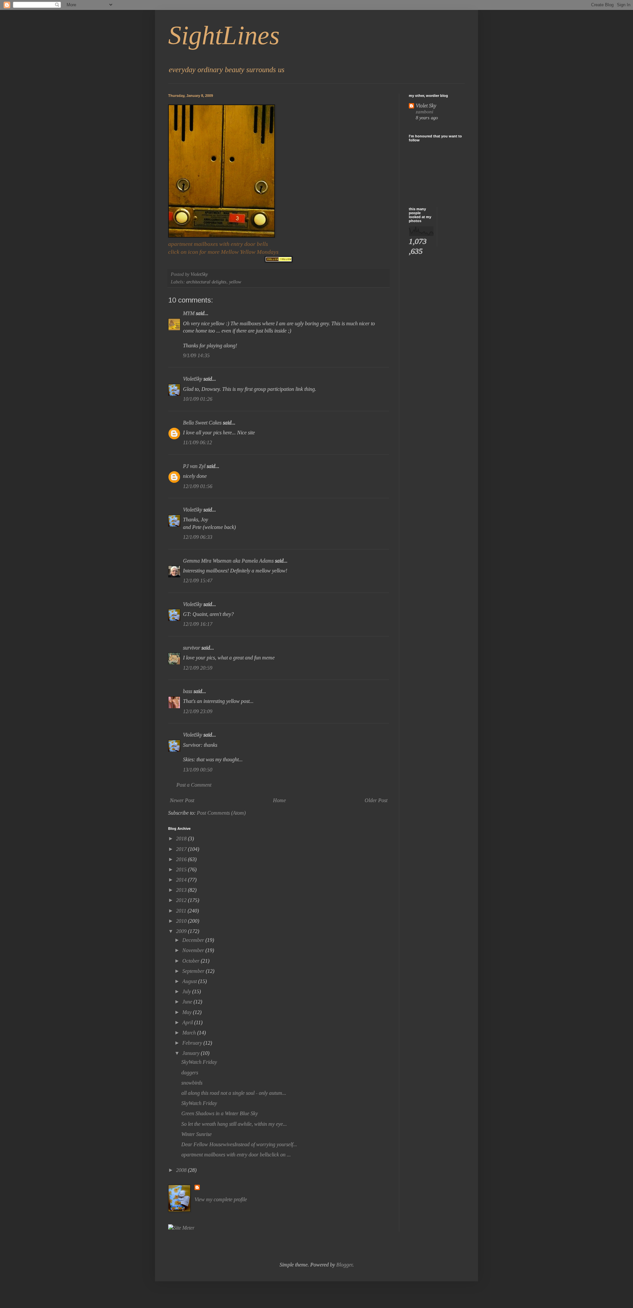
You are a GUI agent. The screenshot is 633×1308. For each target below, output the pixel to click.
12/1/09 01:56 (197, 486)
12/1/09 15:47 (197, 580)
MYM (189, 313)
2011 (182, 911)
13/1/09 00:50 (197, 769)
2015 (182, 869)
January (191, 1053)
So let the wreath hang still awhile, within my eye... (234, 1124)
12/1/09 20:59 (197, 668)
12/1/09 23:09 (197, 711)
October (191, 961)
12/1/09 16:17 (197, 624)
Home (279, 800)
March (189, 1032)
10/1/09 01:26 (197, 399)
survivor (191, 648)
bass (187, 691)
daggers (189, 1072)
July (187, 991)
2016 (182, 859)
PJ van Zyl (194, 466)
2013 (182, 890)
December (193, 940)
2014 (182, 880)
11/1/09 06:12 (197, 442)
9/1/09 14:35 (196, 355)
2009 (182, 931)
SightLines (224, 35)
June (188, 1001)
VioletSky (192, 379)
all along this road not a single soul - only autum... (233, 1093)
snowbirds (191, 1083)
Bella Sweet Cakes (203, 422)
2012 (182, 900)
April (188, 1022)
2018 (182, 838)
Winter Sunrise (196, 1134)
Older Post (376, 800)
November (193, 950)
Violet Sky (426, 105)
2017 (182, 849)
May (187, 1012)
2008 (182, 1170)
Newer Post (182, 800)
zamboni (424, 111)
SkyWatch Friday (199, 1062)
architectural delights (206, 281)
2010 (182, 921)
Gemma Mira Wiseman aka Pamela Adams (228, 561)
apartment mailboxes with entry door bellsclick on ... (236, 1154)
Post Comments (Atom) (221, 813)
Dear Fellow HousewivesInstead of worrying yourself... (239, 1144)
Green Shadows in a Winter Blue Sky (219, 1113)
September (194, 971)
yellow (235, 281)
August (190, 981)
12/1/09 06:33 (197, 537)
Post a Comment (193, 785)
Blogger (344, 1264)
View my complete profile (221, 1199)
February (192, 1043)
